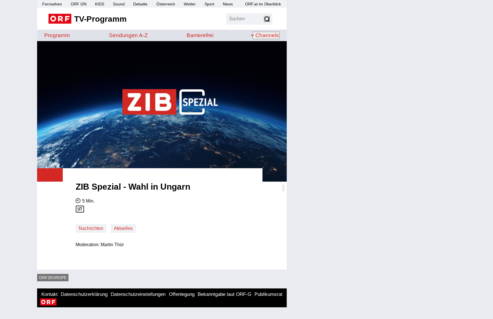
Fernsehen (52, 4)
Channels (267, 35)
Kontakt (49, 294)
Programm (57, 35)
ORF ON (78, 4)
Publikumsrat (268, 294)
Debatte (140, 4)
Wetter (190, 4)
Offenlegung (182, 294)
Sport (209, 4)
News (228, 4)
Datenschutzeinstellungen (138, 294)
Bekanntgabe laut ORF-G (224, 294)
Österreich (165, 4)
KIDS (99, 4)
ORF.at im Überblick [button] (263, 4)
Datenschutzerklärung (84, 294)
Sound (119, 4)
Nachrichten (91, 228)
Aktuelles (123, 228)
